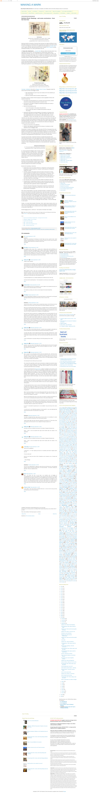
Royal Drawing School (72, 437)
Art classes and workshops (66, 410)
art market (67, 474)
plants (60, 549)
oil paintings (64, 539)
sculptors (61, 562)
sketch (35, 229)
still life (60, 569)
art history (74, 472)
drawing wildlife (62, 502)
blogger (60, 487)
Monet (60, 430)
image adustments (68, 519)
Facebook (62, 417)
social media (73, 567)
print (70, 555)
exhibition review (69, 506)
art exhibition (68, 471)
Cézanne (69, 415)
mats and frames (62, 535)
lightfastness (66, 528)
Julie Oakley (26, 294)
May (62, 686)
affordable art (73, 461)
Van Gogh (69, 458)
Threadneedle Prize (71, 456)
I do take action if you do (72, 119)
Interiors (73, 421)
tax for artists (66, 569)
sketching (61, 567)
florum (68, 511)
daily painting (69, 496)
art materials (73, 474)
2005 (62, 696)
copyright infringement (63, 495)
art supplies (65, 479)
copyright (73, 494)
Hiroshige (66, 420)
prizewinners (62, 559)
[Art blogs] (64, 84)
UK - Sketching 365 (63, 701)
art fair (75, 471)
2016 (62, 602)
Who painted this (62, 460)
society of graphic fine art (63, 568)
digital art (75, 496)
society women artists (72, 568)
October (63, 621)
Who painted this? (56, 13)
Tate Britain (71, 453)
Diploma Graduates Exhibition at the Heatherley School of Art (70, 206)
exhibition (64, 505)
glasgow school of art (72, 513)
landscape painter (72, 525)
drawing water (72, 501)
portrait (61, 550)
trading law (73, 571)
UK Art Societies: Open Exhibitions (67, 11)
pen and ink (67, 546)
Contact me (61, 151)
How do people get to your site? (67, 666)
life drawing (71, 527)
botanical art (62, 488)
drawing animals (65, 499)
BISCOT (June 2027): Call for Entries (66, 364)
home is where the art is (63, 515)
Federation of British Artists (71, 417)
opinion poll (61, 541)
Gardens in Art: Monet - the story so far (68, 631)
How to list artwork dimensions (70, 195)
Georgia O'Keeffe (65, 419)
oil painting (74, 538)
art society (70, 478)
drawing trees (64, 501)
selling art (66, 565)
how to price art (67, 518)
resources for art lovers (72, 560)
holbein (74, 514)
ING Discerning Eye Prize (64, 421)
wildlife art (61, 579)
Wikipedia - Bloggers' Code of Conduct (30, 219)
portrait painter (67, 553)
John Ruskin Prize (62, 424)
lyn (24, 236)
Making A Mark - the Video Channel (66, 160)
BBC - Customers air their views (29, 225)
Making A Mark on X (63, 159)
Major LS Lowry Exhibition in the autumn (70, 217)
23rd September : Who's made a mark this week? (68, 644)
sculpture (66, 562)
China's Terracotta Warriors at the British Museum (68, 656)
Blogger (64, 791)
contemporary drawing (63, 493)
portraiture (67, 554)
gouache (60, 514)
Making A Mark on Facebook (65, 156)
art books (71, 466)
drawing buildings (72, 499)
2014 (62, 605)
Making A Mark (26, 259)
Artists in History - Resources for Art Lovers (68, 661)
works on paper (61, 581)
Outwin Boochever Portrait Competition (67, 433)
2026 (62, 586)
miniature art (68, 535)
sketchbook (38, 229)
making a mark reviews (70, 531)
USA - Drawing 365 (63, 703)
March (63, 689)
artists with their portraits (63, 484)
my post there (38, 51)
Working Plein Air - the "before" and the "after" (68, 670)
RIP (73, 435)
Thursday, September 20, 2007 (34, 446)
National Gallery (70, 430)
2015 (62, 604)
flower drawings (74, 511)
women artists (68, 579)
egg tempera (61, 503)
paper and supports (66, 544)
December (63, 618)
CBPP (70, 414)
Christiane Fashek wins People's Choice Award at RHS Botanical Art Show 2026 (68, 359)
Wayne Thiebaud (68, 459)
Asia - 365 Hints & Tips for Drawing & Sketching (67, 705)
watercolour (62, 574)
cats (71, 489)
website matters (52, 229)
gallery (62, 513)
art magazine (61, 474)
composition (73, 492)
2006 (62, 694)
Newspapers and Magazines (72, 431)
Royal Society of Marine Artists (71, 441)
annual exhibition (69, 463)
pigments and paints (73, 547)
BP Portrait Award (68, 412)
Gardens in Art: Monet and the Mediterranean (66, 635)
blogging (27, 229)
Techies (73, 454)
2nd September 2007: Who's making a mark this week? (68, 677)
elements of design (69, 503)
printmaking (73, 556)
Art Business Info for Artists (65, 184)
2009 (62, 613)
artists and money (65, 483)
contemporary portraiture (65, 494)
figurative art (61, 510)
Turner (72, 457)
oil (69, 538)
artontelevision (72, 484)
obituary (65, 538)
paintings (72, 543)
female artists (72, 509)
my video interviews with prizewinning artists (66, 256)
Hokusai (74, 420)
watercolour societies (71, 574)
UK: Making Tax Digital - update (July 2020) (67, 326)
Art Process (75, 409)
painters (72, 541)
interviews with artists (63, 521)
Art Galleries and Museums (68, 409)
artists (75, 482)
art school (67, 477)
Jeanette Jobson (27, 284)
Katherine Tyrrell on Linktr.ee (65, 154)
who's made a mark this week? (68, 578)
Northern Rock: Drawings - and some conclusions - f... (67, 646)
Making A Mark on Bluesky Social (65, 157)
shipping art (73, 565)
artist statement (70, 482)
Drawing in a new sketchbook (66, 633)
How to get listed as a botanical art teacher (68, 361)
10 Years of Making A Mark (64, 253)
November (63, 620)
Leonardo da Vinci (74, 426)
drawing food (68, 500)
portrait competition (69, 551)
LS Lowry (67, 426)
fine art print (73, 510)
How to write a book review (66, 672)
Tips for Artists (63, 190)
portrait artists (61, 551)
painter (67, 541)
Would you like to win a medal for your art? (70, 238)
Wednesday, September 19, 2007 (36, 327)
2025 (62, 588)
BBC (61, 412)
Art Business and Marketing (67, 408)
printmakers (67, 556)
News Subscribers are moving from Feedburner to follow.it (68, 321)
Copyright (68, 13)
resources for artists (65, 561)
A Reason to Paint (27, 487)
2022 (62, 592)
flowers (70, 512)
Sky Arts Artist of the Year (66, 448)
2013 (62, 607)
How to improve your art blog (66, 675)
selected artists (74, 562)
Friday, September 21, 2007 (31, 473)
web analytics (61, 576)
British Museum (65, 414)
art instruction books (65, 473)
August (63, 681)
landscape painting (65, 526)
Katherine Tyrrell (70, 424)
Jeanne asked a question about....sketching (68, 667)
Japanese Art (70, 422)
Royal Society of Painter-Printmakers (69, 443)
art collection (65, 467)
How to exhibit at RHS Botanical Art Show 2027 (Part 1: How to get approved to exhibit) (68, 363)
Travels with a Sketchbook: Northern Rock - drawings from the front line (35, 217)
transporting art (62, 572)
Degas (68, 416)
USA (76, 457)
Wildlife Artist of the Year (72, 460)
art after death (66, 465)
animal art (61, 463)
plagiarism (62, 548)
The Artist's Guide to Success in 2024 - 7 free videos (68, 319)
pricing (66, 555)
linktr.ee (73, 147)
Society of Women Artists (66, 451)
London (62, 427)
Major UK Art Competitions (57, 11)
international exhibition (65, 520)
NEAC (64, 430)
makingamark (61, 532)
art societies (64, 478)
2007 (62, 617)
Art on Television (34, 11)
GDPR (60, 419)
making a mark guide (66, 530)
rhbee (25, 473)
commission (67, 492)
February (63, 691)
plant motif (73, 548)
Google (72, 419)
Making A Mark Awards (73, 428)
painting (61, 542)
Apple (64, 407)
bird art (74, 485)
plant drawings (67, 548)
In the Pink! (63, 639)
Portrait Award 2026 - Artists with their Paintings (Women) (70, 233)
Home (39, 513)
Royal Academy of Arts (73, 436)
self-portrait (69, 563)
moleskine (62, 536)
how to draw (75, 515)
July (62, 683)
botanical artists (73, 488)
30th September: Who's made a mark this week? (68, 627)
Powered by (66, 56)
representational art (62, 560)
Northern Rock (53, 46)
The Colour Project (24, 13)
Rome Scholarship (64, 436)
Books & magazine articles (48, 13)
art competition (62, 468)
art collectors (72, 467)
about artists (63, 461)
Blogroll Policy (67, 269)
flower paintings (64, 512)
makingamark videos (69, 532)
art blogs (65, 466)
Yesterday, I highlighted (26, 89)
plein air (64, 549)
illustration (61, 519)
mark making (73, 533)
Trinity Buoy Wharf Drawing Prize (64, 457)
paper (60, 544)
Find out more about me (63, 150)
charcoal (64, 490)
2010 (62, 612)
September (63, 623)
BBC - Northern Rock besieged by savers (30, 223)
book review (72, 487)
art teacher (73, 479)
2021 (62, 594)
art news (61, 476)
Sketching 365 (74, 446)
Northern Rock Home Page (28, 220)
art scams (63, 477)
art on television (69, 476)
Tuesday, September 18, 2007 (30, 236)
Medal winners (63, 429)
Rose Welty (26, 247)
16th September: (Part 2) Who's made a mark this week (69, 649)
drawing (68, 498)
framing (75, 512)
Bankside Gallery (66, 413)
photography (64, 547)
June (62, 684)
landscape (72, 523)
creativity (63, 496)
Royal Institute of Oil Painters (64, 438)
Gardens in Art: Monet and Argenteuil (67, 660)
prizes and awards (71, 557)
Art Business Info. (41, 11)
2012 (62, 609)
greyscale (70, 514)
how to (69, 515)
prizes (65, 557)
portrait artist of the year (70, 550)
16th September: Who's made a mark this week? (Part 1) (68, 651)
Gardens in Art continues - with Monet (67, 673)
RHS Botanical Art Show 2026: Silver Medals (68, 366)
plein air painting (72, 549)
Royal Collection (63, 437)
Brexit (60, 414)
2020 (62, 596)
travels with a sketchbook (45, 229)
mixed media (75, 535)
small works (67, 567)
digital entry (63, 498)
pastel (74, 544)
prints (60, 557)
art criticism (72, 468)
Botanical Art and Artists (39, 13)
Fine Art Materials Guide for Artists (66, 188)
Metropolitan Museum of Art (72, 429)
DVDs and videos (74, 415)
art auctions (71, 465)
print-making (75, 555)
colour (69, 490)
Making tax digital (63, 323)
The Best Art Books (31, 13)
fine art (67, 510)
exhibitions (61, 507)
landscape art (61, 524)
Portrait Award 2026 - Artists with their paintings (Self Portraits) (70, 228)
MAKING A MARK (31, 4)
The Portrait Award (62, 456)
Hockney (71, 420)
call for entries (65, 489)
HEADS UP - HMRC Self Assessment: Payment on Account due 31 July (70, 201)
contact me (25, 213)
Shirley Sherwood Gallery (66, 446)
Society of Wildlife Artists (72, 450)
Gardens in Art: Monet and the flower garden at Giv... (69, 638)
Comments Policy (61, 269)
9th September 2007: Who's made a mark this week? (68, 664)
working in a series (64, 580)
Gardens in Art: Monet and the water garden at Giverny (69, 629)
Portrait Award (66, 434)
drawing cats (61, 500)
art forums (63, 472)
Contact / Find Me (24, 11)
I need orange (26, 446)
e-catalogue (74, 502)
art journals (73, 473)
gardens (66, 513)
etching (75, 503)
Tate (66, 453)
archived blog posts (64, 257)
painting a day (69, 542)
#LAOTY (60, 407)
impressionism (74, 519)
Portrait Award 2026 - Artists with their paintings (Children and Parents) (70, 212)
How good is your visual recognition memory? (67, 658)
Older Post (55, 513)
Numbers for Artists (48, 11)
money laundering (69, 536)
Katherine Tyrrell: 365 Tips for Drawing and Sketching (67, 707)
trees (60, 573)
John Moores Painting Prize (70, 423)
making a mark (73, 529)
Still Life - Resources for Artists (66, 653)
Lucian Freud (70, 427)
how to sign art (73, 518)
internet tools (72, 520)
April (62, 687)
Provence (72, 434)
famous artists (68, 507)
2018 (62, 599)
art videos (67, 481)
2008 (62, 615)
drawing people (31, 229)
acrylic (68, 461)
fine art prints (62, 511)
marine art (67, 533)
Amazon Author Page (64, 161)
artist (73, 481)
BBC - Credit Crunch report (28, 222)
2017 (62, 601)
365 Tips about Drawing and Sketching (67, 187)
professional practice (71, 559)
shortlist (60, 566)
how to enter (62, 517)
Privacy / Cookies (73, 13)
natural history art (70, 537)
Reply (25, 244)
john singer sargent (73, 521)
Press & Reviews (62, 13)
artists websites (72, 483)
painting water (66, 543)
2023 (62, 591)
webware (60, 577)
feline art (66, 509)
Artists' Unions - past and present (66, 324)
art (76, 463)
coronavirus (71, 495)
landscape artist (68, 524)
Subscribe (29, 11)
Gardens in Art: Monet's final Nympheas (68, 624)
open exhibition (71, 539)
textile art (72, 569)
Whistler (74, 459)
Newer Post (24, 513)
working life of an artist (72, 580)
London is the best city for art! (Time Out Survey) (70, 222)
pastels (60, 546)
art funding (68, 472)
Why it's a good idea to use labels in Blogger (69, 679)
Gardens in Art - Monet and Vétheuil (67, 641)
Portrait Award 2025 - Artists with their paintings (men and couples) (70, 244)
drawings (68, 502)
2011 (62, 610)
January (63, 692)
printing (62, 556)
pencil (72, 546)
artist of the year (62, 482)
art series (72, 477)
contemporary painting (73, 493)
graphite (65, 514)
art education (68, 470)
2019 (62, 597)
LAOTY (64, 426)
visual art (73, 573)
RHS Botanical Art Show (68, 435)
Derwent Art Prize (74, 416)
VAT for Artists (63, 458)
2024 (62, 589)
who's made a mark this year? (70, 578)
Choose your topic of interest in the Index (66, 314)
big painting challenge (67, 485)
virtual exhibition (66, 573)
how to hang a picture (69, 517)
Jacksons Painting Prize (63, 422)
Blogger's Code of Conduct (41, 89)
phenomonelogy (37, 368)
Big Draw (73, 413)
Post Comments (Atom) (30, 515)
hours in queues (50, 47)
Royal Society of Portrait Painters (65, 444)
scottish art (73, 561)
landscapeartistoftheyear (63, 527)
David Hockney (63, 416)
